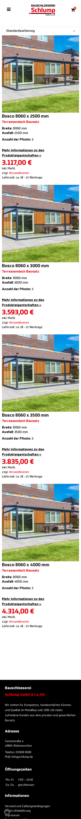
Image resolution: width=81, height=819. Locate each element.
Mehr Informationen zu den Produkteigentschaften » (23, 153)
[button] (7, 812)
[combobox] (40, 31)
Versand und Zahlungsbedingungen (27, 806)
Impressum (12, 815)
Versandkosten (19, 173)
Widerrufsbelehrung (17, 811)
